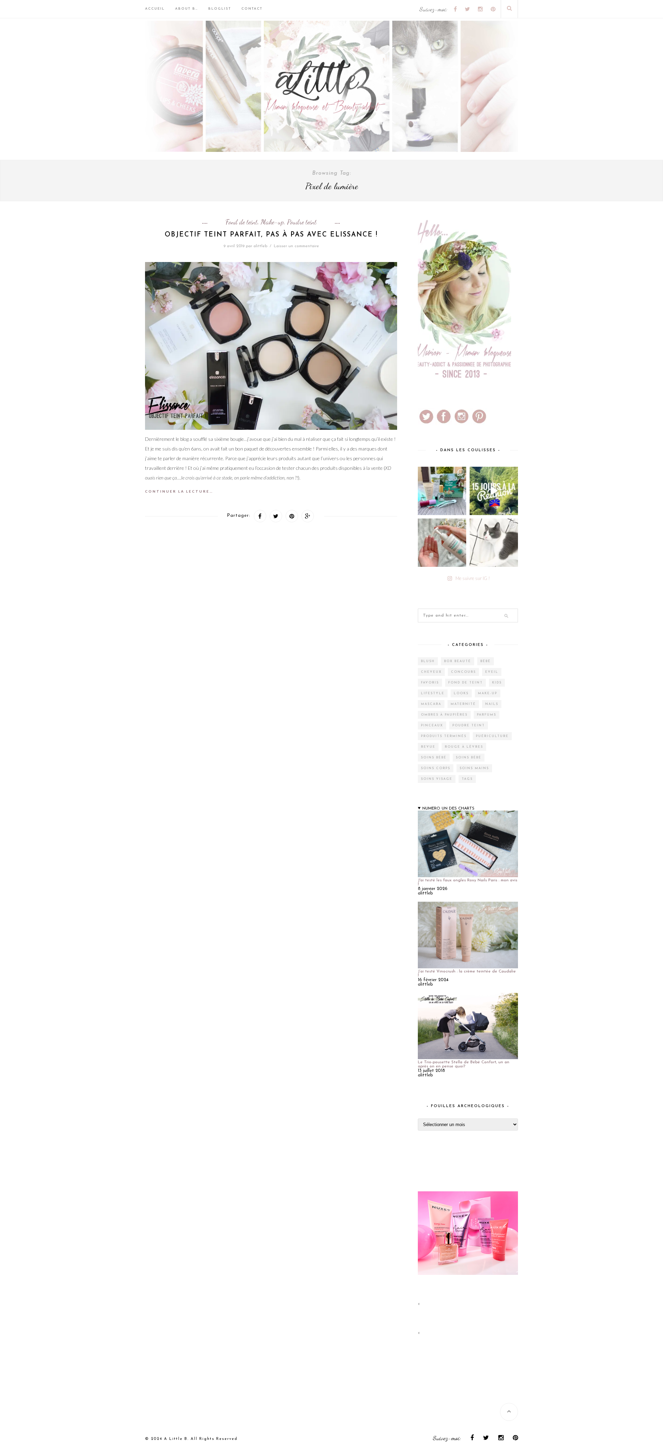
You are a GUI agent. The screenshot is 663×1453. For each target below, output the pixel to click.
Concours (463, 672)
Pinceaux (432, 725)
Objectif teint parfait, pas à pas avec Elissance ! (271, 235)
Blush (428, 661)
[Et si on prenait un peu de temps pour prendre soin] (442, 543)
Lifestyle (432, 693)
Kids (497, 682)
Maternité (463, 704)
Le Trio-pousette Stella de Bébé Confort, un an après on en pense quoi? (463, 1064)
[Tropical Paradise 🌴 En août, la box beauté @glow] (442, 491)
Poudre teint (302, 222)
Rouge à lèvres (464, 746)
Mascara (431, 704)
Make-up (272, 222)
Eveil (491, 672)
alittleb (260, 246)
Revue (428, 746)
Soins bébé (433, 757)
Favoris (430, 682)
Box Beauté (457, 661)
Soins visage (436, 779)
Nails (491, 704)
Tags (467, 779)
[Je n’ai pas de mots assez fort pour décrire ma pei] (494, 543)
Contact (251, 9)
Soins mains (474, 768)
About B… (186, 9)
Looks (461, 693)
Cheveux (431, 672)
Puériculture (492, 736)
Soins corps (435, 768)
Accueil (155, 9)
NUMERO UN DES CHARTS (448, 808)
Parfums (486, 714)
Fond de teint (241, 222)
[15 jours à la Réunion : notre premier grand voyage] (494, 491)
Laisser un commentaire (296, 246)
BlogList (219, 9)
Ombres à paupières (444, 714)
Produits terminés (444, 736)
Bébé (485, 661)
